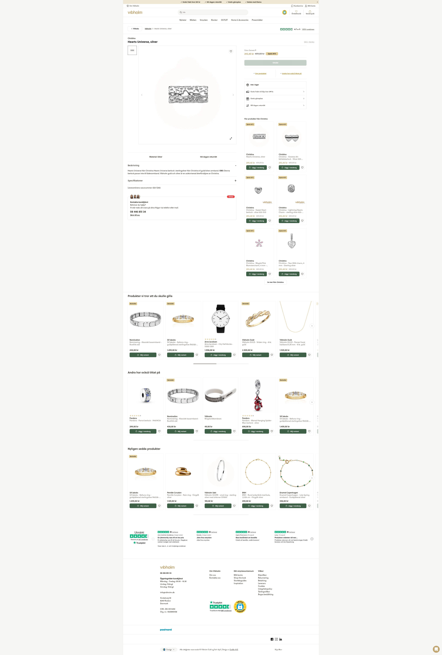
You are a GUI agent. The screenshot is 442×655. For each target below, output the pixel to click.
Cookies (261, 586)
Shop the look (240, 577)
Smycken (204, 20)
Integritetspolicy (265, 589)
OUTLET (224, 20)
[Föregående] (142, 95)
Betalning (262, 580)
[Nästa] (233, 95)
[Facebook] (272, 639)
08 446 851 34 (138, 211)
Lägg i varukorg (258, 167)
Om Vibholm (134, 6)
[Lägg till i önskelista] (231, 51)
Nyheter (182, 20)
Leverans (262, 583)
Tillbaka (136, 28)
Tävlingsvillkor (264, 591)
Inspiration (238, 583)
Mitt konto (311, 6)
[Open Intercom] (436, 649)
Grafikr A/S (234, 649)
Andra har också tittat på (291, 73)
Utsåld (275, 62)
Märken (193, 20)
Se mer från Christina (275, 282)
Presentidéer (257, 20)
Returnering (263, 577)
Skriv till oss (135, 215)
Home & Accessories (239, 20)
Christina (131, 38)
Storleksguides (240, 580)
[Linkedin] (280, 639)
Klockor (214, 20)
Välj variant (144, 355)
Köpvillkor (262, 575)
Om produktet (260, 73)
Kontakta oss (214, 577)
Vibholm (148, 28)
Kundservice (298, 6)
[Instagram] (276, 639)
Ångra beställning (265, 594)
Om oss (212, 575)
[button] (275, 91)
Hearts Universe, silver (163, 28)
